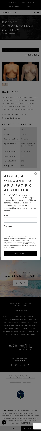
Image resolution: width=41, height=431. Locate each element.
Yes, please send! (20, 253)
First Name (8, 226)
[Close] (35, 173)
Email (6, 215)
